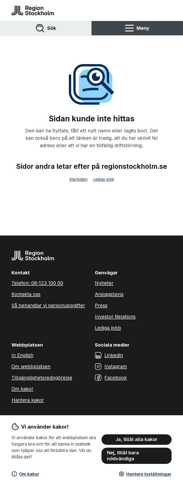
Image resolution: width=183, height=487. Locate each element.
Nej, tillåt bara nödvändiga (123, 455)
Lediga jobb (103, 179)
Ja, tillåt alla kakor (137, 439)
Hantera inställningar (148, 474)
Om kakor (29, 474)
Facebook (115, 377)
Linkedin (113, 355)
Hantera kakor (28, 400)
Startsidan (78, 179)
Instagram (115, 366)
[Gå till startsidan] (32, 10)
